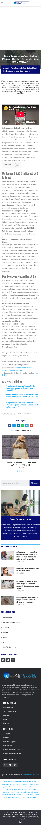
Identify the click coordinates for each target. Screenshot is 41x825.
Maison (5, 632)
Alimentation (7, 618)
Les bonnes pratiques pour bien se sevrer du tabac (27, 569)
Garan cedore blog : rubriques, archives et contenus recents (21, 789)
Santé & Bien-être (9, 647)
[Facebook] (3, 660)
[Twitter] (8, 660)
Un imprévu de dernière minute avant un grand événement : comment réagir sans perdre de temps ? (27, 584)
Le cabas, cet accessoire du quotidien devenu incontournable (20, 463)
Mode (5, 637)
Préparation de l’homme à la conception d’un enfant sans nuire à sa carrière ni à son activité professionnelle (26, 555)
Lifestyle (6, 627)
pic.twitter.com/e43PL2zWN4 (12, 371)
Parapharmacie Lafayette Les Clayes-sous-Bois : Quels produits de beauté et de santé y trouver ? (22, 405)
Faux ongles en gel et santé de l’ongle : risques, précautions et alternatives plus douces (27, 599)
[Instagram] (13, 660)
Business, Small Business (11, 622)
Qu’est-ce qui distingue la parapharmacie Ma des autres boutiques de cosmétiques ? (21, 396)
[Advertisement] (20, 28)
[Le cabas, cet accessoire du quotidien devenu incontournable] (20, 447)
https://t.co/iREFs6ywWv (23, 368)
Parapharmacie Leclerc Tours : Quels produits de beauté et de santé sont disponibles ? (20, 388)
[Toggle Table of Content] (16, 165)
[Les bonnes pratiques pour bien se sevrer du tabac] (7, 571)
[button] (9, 425)
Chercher (34, 483)
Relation (6, 642)
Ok (20, 822)
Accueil (6, 68)
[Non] (38, 817)
